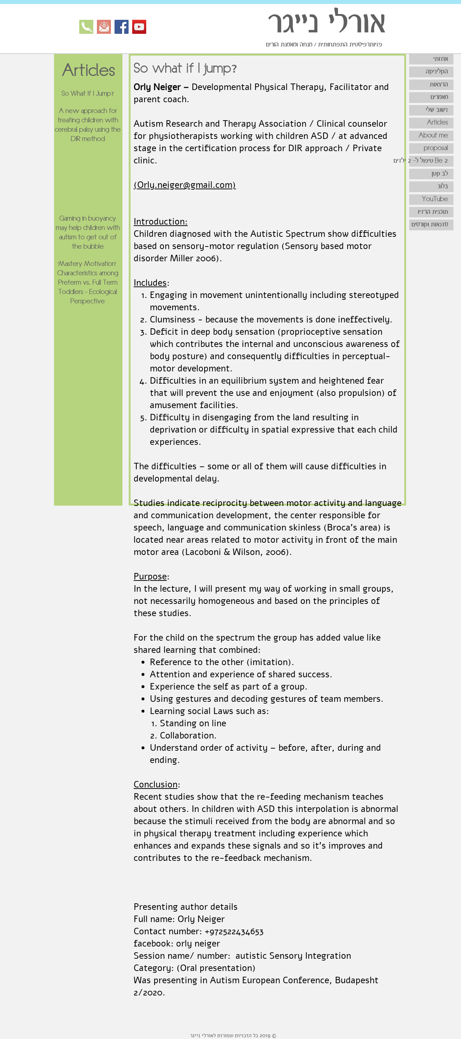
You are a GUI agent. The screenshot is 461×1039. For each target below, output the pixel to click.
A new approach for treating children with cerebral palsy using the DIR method (88, 125)
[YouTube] (139, 27)
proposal (436, 148)
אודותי (440, 59)
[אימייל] (104, 27)
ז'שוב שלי (437, 110)
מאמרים (439, 97)
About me (433, 135)
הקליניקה (437, 71)
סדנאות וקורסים (429, 224)
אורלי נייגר (327, 24)
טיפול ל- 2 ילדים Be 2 (428, 161)
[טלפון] (86, 27)
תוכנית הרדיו (433, 212)
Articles (437, 122)
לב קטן (439, 174)
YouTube (435, 199)
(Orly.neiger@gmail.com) (185, 185)
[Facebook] (122, 27)
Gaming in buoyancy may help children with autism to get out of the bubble (88, 233)
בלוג (443, 186)
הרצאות (439, 84)
